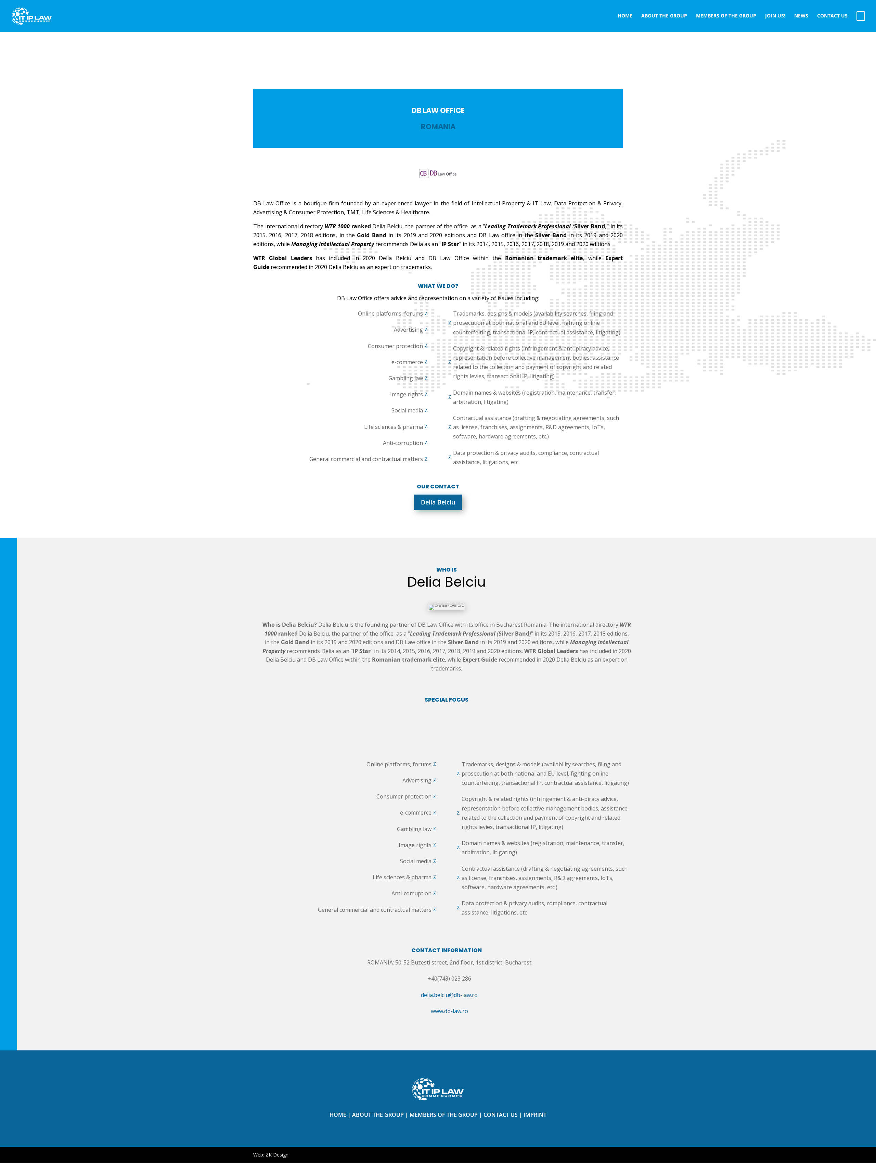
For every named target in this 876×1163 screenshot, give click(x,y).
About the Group (378, 1115)
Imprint (535, 1115)
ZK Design (277, 1154)
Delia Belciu (438, 502)
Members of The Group (444, 1115)
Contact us (501, 1115)
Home (338, 1115)
